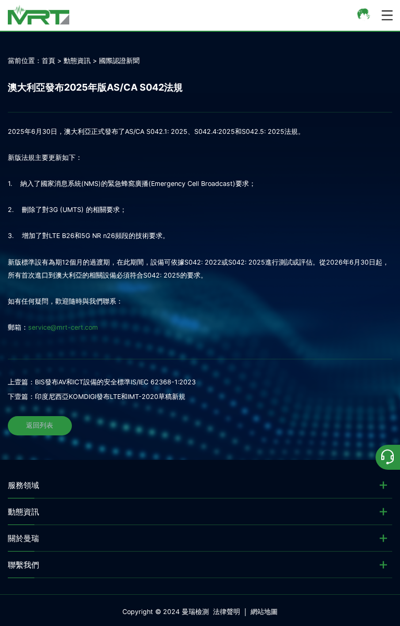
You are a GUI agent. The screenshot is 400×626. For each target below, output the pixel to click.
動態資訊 (77, 61)
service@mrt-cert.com (63, 327)
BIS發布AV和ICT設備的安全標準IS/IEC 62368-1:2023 (115, 382)
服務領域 (23, 485)
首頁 (48, 61)
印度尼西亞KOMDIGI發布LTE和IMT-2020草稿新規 (110, 396)
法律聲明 (226, 612)
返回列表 (39, 425)
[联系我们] (388, 457)
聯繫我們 (23, 565)
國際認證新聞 (119, 61)
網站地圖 (264, 612)
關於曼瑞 (23, 538)
